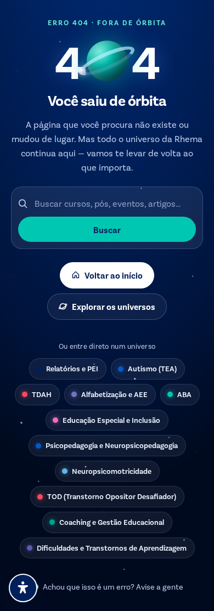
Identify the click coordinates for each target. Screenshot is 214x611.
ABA (184, 394)
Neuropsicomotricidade (111, 471)
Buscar (107, 229)
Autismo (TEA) (152, 368)
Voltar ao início (114, 275)
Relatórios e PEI (72, 368)
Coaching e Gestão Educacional (111, 522)
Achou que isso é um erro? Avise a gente (113, 586)
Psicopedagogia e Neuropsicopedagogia (112, 445)
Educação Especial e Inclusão (111, 420)
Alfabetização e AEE (114, 394)
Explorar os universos (113, 306)
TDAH (42, 394)
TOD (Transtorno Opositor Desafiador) (111, 496)
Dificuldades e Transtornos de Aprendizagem (112, 547)
